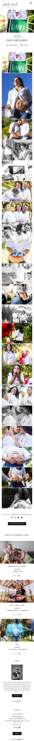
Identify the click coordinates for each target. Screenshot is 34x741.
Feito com (17, 739)
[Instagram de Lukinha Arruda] (16, 727)
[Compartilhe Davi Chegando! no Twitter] (18, 517)
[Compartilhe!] (17, 69)
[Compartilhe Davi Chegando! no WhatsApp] (15, 517)
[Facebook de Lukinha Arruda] (14, 727)
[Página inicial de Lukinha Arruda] (10, 4)
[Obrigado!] (11, 69)
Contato (17, 733)
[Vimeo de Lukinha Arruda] (19, 727)
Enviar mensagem (17, 716)
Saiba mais (17, 695)
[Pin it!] (22, 69)
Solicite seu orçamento (17, 523)
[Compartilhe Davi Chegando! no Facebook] (11, 517)
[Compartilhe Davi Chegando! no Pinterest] (22, 517)
